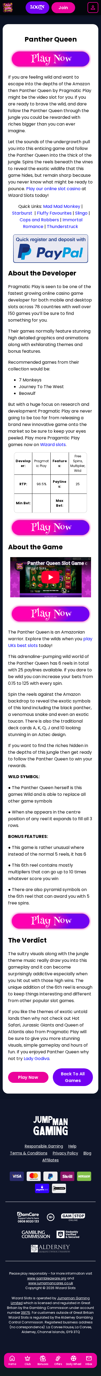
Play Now (28, 1077)
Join (63, 8)
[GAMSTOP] (73, 1217)
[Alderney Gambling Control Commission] (50, 1248)
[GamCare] (28, 1217)
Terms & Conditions (28, 1153)
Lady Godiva (36, 1058)
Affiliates (50, 1160)
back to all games (73, 1077)
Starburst (22, 213)
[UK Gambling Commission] (36, 1234)
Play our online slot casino (53, 189)
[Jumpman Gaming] (50, 1134)
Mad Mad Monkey (61, 206)
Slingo (81, 213)
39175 (25, 1312)
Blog (87, 1153)
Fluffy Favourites (54, 213)
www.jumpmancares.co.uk (50, 1283)
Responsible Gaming (44, 1146)
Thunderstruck (62, 226)
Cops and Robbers (39, 220)
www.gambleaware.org (46, 1278)
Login (37, 7)
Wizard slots (53, 445)
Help (72, 1146)
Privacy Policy (65, 1153)
